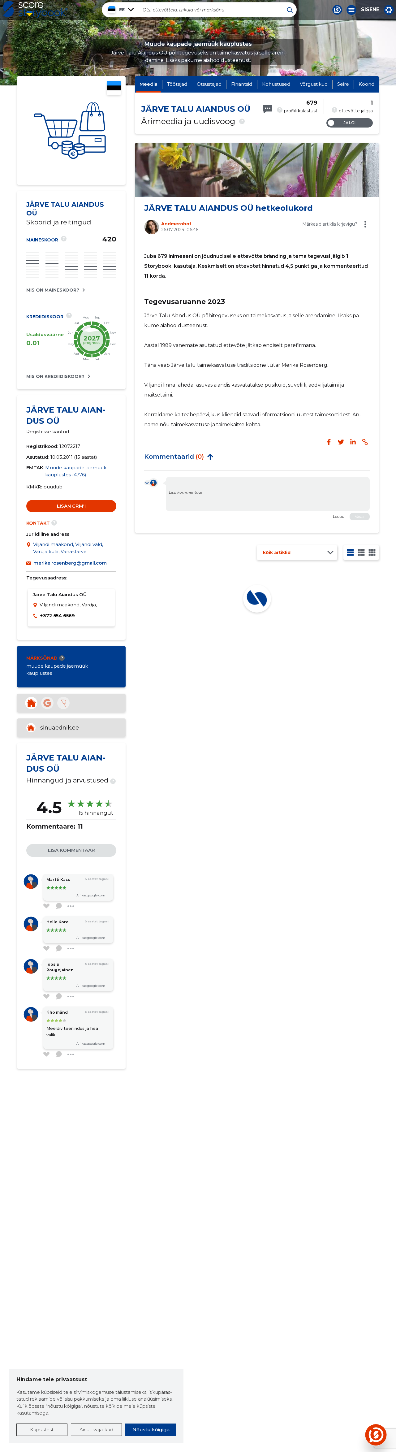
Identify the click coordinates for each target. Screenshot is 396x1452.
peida (210, 456)
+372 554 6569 (57, 615)
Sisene (370, 9)
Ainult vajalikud (96, 1429)
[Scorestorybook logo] (35, 9)
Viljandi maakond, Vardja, (68, 605)
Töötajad (177, 84)
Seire (343, 84)
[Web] (31, 703)
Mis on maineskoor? (52, 290)
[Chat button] (337, 10)
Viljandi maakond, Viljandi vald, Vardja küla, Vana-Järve (68, 547)
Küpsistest (42, 1429)
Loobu (338, 516)
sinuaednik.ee (59, 727)
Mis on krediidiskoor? (55, 376)
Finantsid (241, 84)
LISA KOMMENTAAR (71, 850)
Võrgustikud (314, 84)
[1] (350, 552)
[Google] (47, 703)
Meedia (148, 84)
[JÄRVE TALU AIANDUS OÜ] (71, 130)
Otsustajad (209, 84)
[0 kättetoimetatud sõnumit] (267, 109)
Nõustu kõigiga (151, 1429)
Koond (366, 84)
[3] (361, 552)
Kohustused (276, 84)
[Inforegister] (63, 703)
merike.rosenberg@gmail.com (70, 563)
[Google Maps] (29, 548)
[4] (372, 552)
